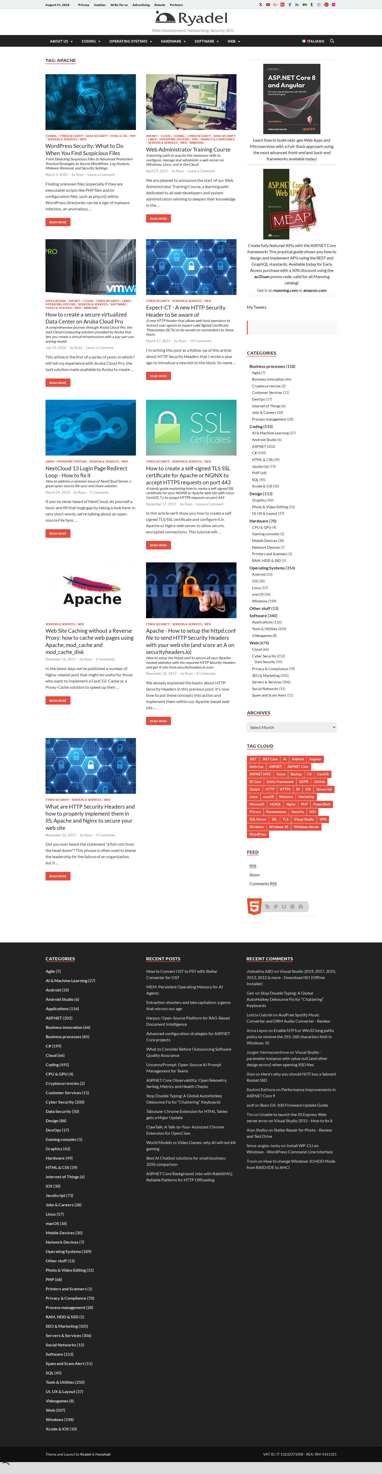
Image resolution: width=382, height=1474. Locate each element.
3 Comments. (106, 835)
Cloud (165, 136)
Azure (280, 774)
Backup (296, 774)
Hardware (171, 41)
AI (284, 759)
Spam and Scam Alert (269, 695)
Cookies (100, 5)
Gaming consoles (265, 534)
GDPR (303, 782)
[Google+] (275, 4)
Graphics (259, 500)
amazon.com (314, 290)
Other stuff (260, 608)
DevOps (258, 399)
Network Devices (266, 547)
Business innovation (268, 379)
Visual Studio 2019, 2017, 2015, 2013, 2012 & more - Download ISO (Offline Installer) (291, 977)
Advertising (141, 5)
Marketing (306, 797)
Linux (152, 139)
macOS (258, 594)
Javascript (324, 789)
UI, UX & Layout (264, 513)
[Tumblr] (311, 4)
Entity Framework (280, 782)
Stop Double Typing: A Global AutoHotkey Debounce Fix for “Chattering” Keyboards (285, 999)
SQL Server (257, 819)
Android (259, 574)
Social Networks (265, 688)
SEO (312, 812)
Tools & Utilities (58, 308)
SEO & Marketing (266, 675)
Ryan (80, 175)
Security (298, 812)
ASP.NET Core (297, 766)
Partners (176, 5)
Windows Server (306, 827)
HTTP (270, 789)
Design (255, 493)
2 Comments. (100, 492)
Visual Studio (304, 819)
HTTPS (285, 789)
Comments (263, 883)
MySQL (275, 804)
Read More (56, 221)
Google (254, 789)
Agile (256, 372)
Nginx (290, 804)
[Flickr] (333, 4)
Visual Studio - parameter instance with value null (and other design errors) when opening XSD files (287, 1058)
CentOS (323, 774)
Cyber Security (71, 136)
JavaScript (260, 466)
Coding (89, 41)
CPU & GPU (261, 527)
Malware (286, 797)
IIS (298, 789)
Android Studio (264, 439)
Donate (159, 5)
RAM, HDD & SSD (266, 560)
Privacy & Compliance (218, 139)
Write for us (119, 5)
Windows (196, 142)
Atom (254, 874)
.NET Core (270, 759)
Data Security (97, 136)
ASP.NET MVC (260, 774)
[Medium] (304, 4)
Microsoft (256, 804)
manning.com (285, 290)
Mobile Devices (264, 540)
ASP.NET (152, 136)
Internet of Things (266, 406)
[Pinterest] (326, 4)
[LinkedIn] (297, 4)
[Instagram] (319, 4)
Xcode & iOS (262, 486)
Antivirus (256, 766)
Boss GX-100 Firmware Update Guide (294, 1105)
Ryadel (85, 1454)
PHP (133, 136)
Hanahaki (103, 1454)
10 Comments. (201, 341)
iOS (255, 581)
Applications (55, 301)
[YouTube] (268, 4)
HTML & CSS (118, 136)
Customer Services (267, 392)
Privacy (83, 5)
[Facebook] (290, 4)
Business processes (267, 366)
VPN (322, 819)
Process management (269, 419)
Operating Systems (128, 41)
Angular (315, 759)
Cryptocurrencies (266, 386)
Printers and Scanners (269, 554)
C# (254, 453)
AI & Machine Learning (270, 433)
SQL (255, 479)
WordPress (257, 834)
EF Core (255, 782)
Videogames (262, 635)
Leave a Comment (101, 175)
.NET (253, 759)
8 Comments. (206, 673)
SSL (274, 819)
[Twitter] (261, 4)
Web (231, 41)
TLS (285, 819)
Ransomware (276, 812)
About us (59, 41)
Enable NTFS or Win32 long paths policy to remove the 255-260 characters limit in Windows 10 (290, 1036)
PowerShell (321, 804)
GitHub (319, 782)
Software (204, 41)
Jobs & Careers (264, 412)
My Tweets (256, 307)
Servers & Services (62, 139)
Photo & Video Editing (270, 507)
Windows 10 (278, 827)
